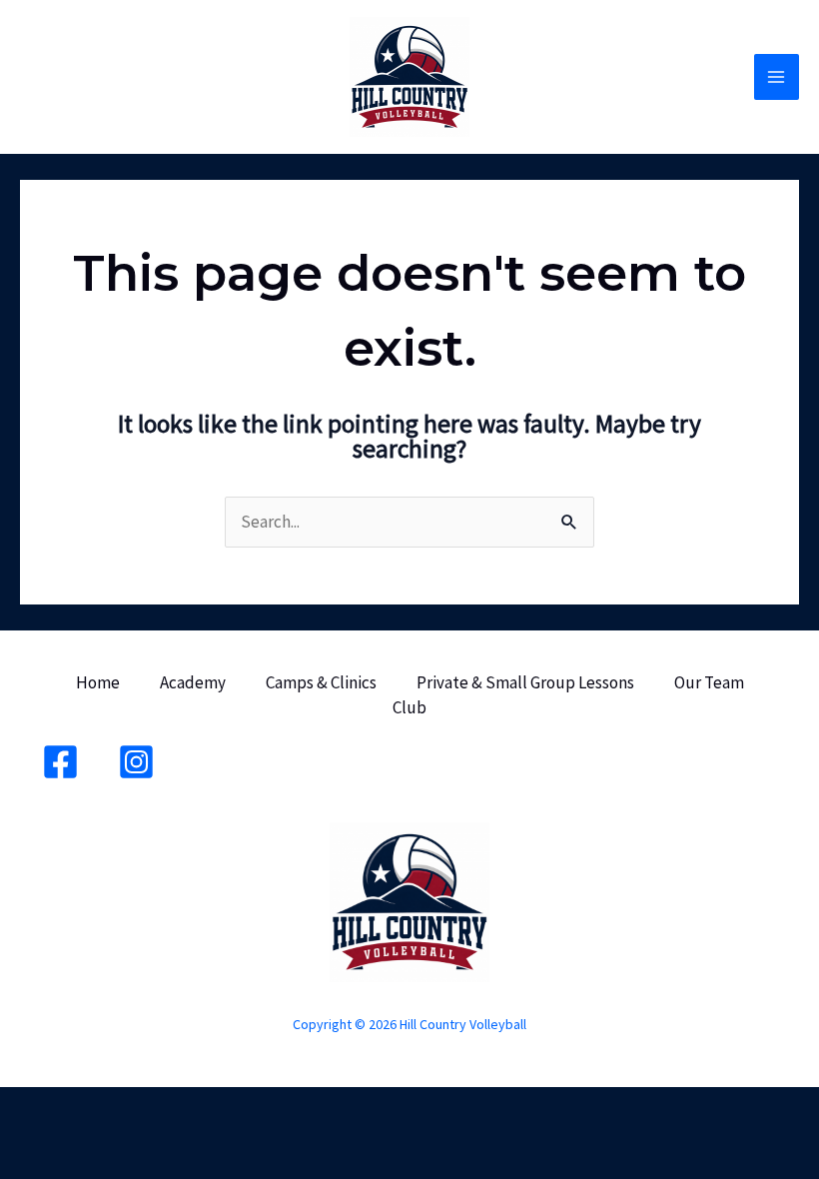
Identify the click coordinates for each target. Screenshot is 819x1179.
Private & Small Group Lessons (525, 682)
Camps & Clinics (321, 682)
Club (409, 707)
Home (98, 682)
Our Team (709, 682)
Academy (193, 682)
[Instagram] (136, 761)
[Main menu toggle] (777, 77)
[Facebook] (60, 761)
